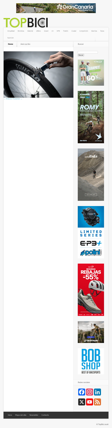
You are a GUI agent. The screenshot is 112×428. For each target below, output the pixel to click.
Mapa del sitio (20, 415)
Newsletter (34, 415)
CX (52, 31)
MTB (58, 31)
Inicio (10, 415)
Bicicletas (21, 31)
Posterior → (17, 99)
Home (10, 44)
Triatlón (65, 31)
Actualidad (10, 31)
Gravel (46, 31)
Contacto (45, 415)
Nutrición (10, 38)
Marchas (94, 31)
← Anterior (8, 99)
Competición (83, 31)
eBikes (38, 31)
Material (30, 31)
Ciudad (73, 31)
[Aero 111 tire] (38, 97)
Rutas (102, 31)
